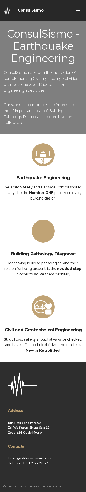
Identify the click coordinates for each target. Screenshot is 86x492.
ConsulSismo (31, 10)
